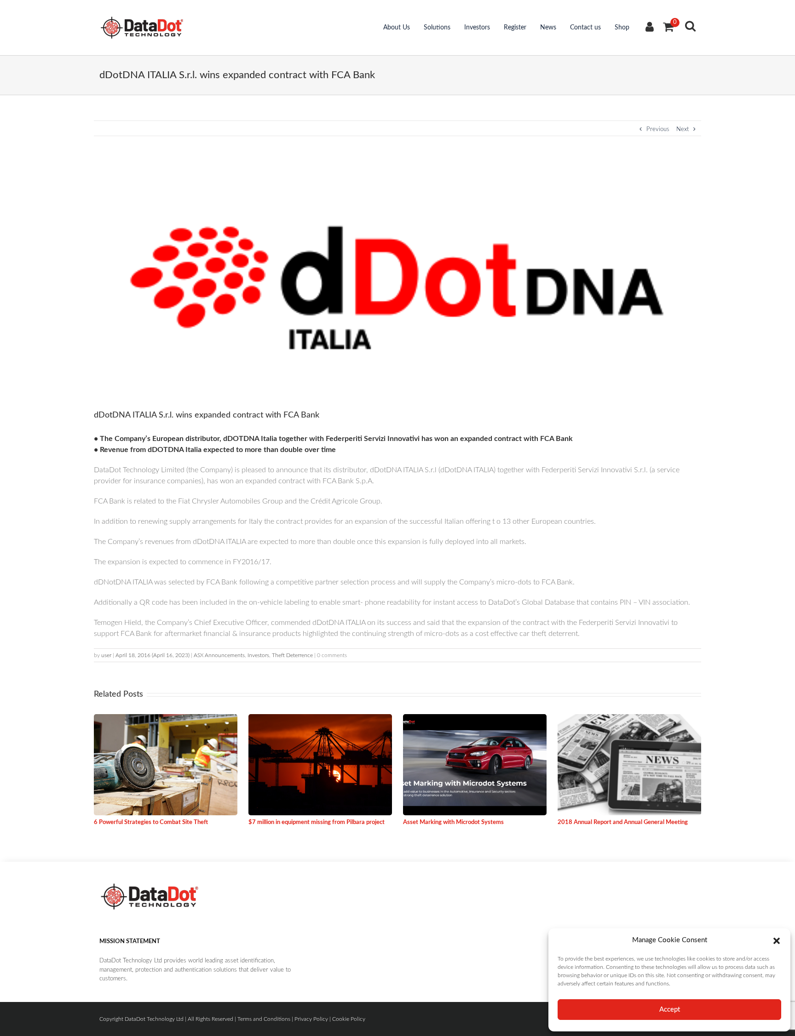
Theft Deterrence (292, 655)
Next (682, 129)
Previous (657, 129)
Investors (477, 27)
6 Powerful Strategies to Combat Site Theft (151, 822)
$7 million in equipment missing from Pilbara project (316, 822)
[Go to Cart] (668, 27)
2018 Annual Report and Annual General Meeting (623, 822)
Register (515, 27)
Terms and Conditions (263, 1019)
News (548, 27)
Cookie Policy (348, 1019)
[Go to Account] (649, 28)
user (106, 655)
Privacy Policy (311, 1019)
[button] (776, 940)
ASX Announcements (219, 655)
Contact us (585, 27)
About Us (396, 27)
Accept (669, 1009)
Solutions (437, 27)
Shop (622, 27)
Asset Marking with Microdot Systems (453, 822)
